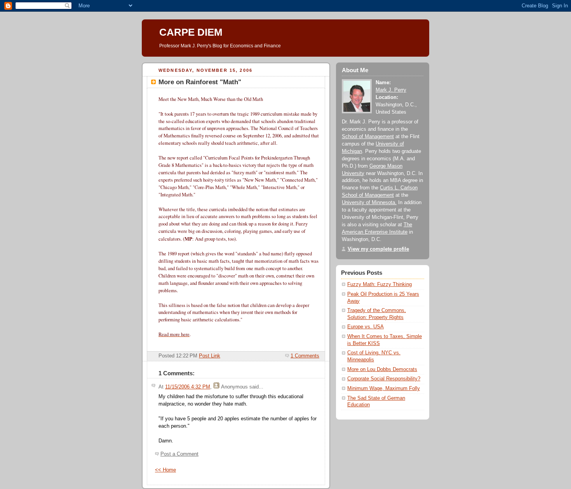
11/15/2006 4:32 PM (187, 387)
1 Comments (305, 356)
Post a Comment (179, 454)
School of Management (368, 136)
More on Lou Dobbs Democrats (382, 369)
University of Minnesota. (369, 202)
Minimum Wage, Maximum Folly (383, 388)
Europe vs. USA (365, 326)
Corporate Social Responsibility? (383, 378)
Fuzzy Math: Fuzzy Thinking (379, 284)
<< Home (165, 470)
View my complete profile (378, 249)
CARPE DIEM (191, 32)
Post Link (209, 356)
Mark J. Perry (391, 90)
